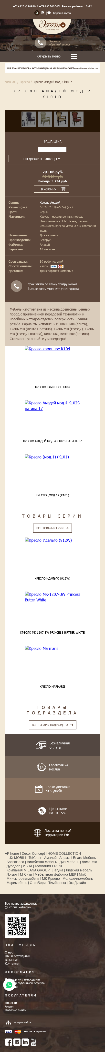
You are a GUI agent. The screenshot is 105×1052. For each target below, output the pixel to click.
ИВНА (27, 866)
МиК (82, 874)
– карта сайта (22, 1022)
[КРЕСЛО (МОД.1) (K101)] (52, 457)
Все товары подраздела (50, 725)
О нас (9, 952)
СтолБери (38, 883)
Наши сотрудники (17, 956)
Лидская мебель (79, 870)
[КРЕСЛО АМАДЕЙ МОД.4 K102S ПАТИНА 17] (52, 405)
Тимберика (57, 883)
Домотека (89, 862)
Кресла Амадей (50, 202)
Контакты (12, 963)
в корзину (48, 189)
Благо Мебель (84, 858)
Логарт (12, 874)
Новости (11, 1003)
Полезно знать (15, 1010)
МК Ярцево (51, 879)
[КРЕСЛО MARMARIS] (52, 648)
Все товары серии (49, 528)
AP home (12, 853)
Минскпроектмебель (23, 879)
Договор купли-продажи (22, 979)
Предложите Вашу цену (41, 159)
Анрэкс (64, 858)
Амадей (50, 858)
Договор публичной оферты (25, 983)
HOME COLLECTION (64, 853)
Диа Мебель (69, 862)
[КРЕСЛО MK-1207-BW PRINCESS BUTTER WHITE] (52, 597)
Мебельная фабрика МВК (55, 874)
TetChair (35, 858)
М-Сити (26, 874)
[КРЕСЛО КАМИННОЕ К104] (52, 349)
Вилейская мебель (42, 862)
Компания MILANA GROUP (28, 870)
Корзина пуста (62, 12)
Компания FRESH (49, 866)
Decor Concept (33, 853)
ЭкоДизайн (77, 883)
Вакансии (11, 960)
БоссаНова (15, 862)
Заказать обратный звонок (59, 43)
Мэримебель (17, 883)
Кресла (25, 81)
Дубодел (13, 866)
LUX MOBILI (16, 858)
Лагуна (57, 870)
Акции (9, 1006)
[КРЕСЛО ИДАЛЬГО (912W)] (52, 540)
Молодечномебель (78, 879)
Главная (10, 81)
